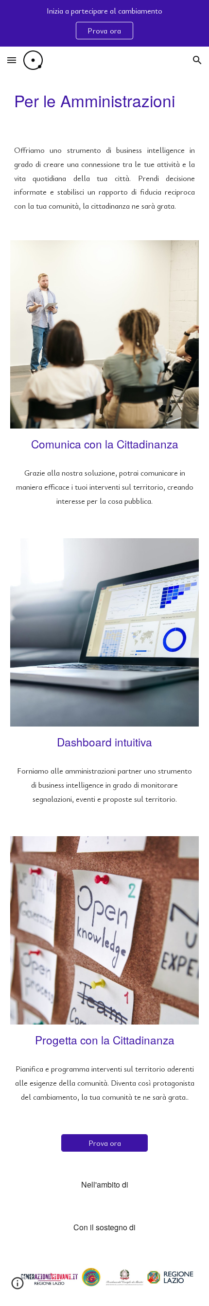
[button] (11, 60)
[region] (104, 23)
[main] (104, 100)
